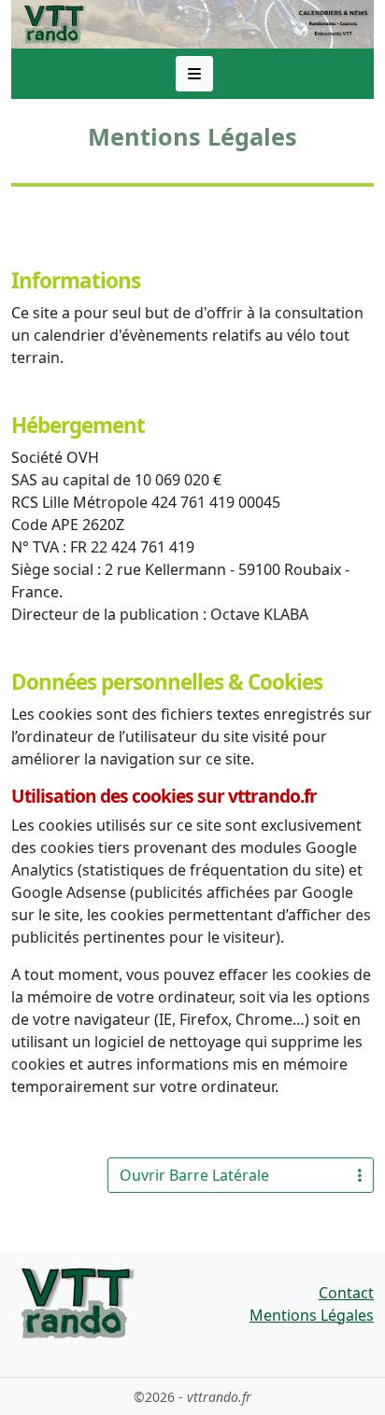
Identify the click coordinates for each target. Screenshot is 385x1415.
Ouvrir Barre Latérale (194, 1175)
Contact (346, 1292)
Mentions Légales (312, 1315)
